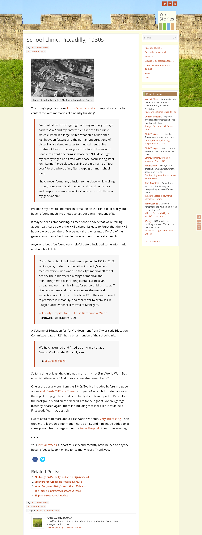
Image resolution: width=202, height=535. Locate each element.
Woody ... (149, 221)
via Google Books (54, 361)
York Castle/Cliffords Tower (58, 391)
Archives (149, 56)
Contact (148, 77)
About (148, 73)
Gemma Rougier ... (154, 116)
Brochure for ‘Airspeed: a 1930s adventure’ (58, 481)
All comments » (152, 241)
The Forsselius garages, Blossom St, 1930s (58, 491)
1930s (39, 510)
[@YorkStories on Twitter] (199, 217)
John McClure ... (152, 99)
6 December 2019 (36, 51)
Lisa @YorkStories (39, 47)
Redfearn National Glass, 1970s (160, 111)
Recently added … (153, 47)
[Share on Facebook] (35, 461)
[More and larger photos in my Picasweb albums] (199, 227)
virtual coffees (47, 445)
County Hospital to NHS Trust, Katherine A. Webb (74, 313)
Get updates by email (155, 52)
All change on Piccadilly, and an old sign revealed (62, 477)
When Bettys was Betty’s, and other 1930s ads (60, 486)
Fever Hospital (89, 428)
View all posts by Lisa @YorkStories (65, 527)
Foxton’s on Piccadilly (81, 108)
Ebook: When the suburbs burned (157, 67)
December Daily (51, 510)
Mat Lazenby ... (152, 165)
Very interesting (110, 419)
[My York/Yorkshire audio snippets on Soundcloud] (199, 222)
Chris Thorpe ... (152, 134)
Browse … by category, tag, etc (159, 60)
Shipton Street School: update (51, 495)
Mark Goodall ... (152, 203)
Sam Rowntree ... (153, 183)
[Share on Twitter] (42, 461)
